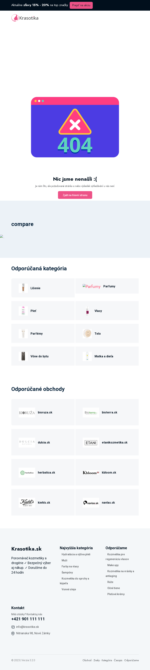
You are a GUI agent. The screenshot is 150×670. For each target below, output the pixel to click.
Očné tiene (113, 588)
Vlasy (98, 311)
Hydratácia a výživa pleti (76, 554)
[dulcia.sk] (27, 442)
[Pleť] (23, 310)
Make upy (113, 565)
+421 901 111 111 (28, 619)
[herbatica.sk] (27, 472)
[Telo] (87, 333)
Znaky (96, 660)
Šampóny (67, 572)
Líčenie (35, 288)
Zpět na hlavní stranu (75, 195)
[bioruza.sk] (27, 412)
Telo (98, 333)
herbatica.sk (46, 472)
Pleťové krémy (116, 594)
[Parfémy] (23, 333)
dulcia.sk (44, 442)
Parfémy (37, 333)
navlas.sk (108, 502)
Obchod (86, 660)
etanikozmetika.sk (115, 442)
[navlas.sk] (91, 502)
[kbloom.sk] (91, 472)
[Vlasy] (87, 310)
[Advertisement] (75, 52)
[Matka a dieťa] (87, 356)
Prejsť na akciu (81, 5)
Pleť (33, 311)
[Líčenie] (23, 287)
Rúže (110, 582)
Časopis (118, 660)
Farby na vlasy (70, 566)
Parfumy (109, 286)
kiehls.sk (44, 502)
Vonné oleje (69, 589)
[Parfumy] (92, 286)
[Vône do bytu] (23, 356)
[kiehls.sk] (27, 502)
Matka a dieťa (104, 356)
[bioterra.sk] (91, 412)
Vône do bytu (39, 356)
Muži (64, 560)
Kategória (107, 660)
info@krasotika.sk (27, 627)
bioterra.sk (109, 412)
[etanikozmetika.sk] (91, 442)
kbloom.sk (109, 472)
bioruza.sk (45, 412)
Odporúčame (131, 660)
